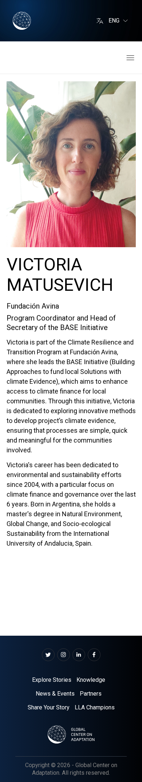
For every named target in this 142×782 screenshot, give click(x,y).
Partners (91, 693)
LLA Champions (95, 707)
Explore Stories (51, 679)
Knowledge (90, 679)
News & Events (55, 693)
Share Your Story (49, 707)
